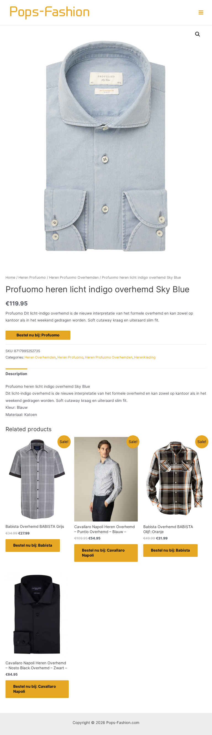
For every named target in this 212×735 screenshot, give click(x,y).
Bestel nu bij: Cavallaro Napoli (103, 552)
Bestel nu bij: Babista (32, 545)
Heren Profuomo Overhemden (74, 277)
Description (16, 374)
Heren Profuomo (32, 277)
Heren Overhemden (40, 357)
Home (10, 277)
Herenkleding (145, 357)
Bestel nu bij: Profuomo (38, 335)
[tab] (16, 373)
